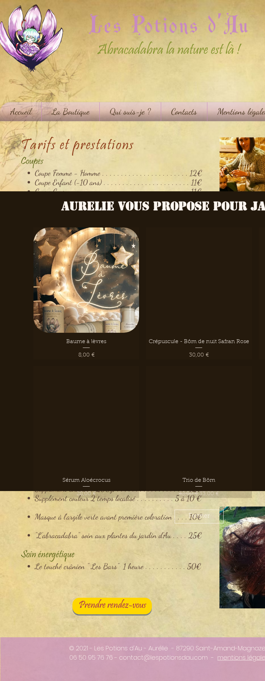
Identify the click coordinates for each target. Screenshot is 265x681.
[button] (199, 491)
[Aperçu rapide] (86, 255)
